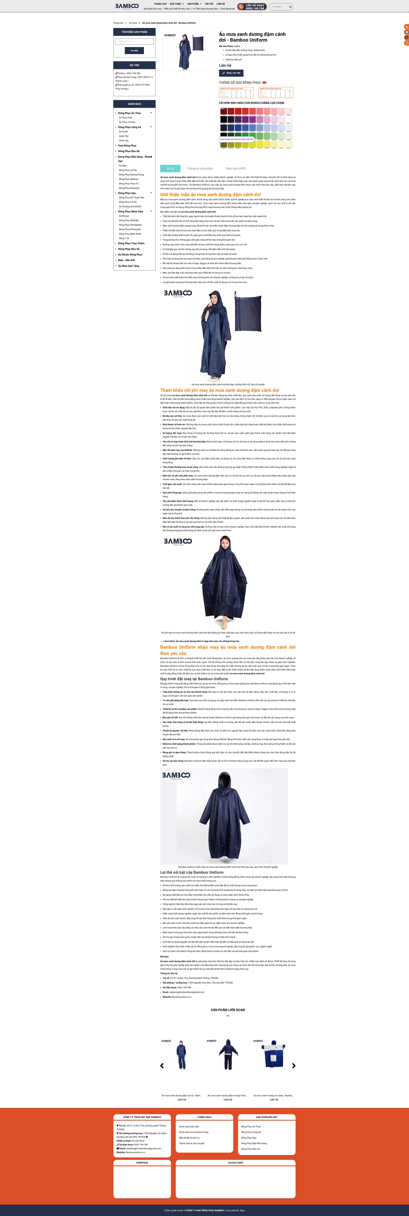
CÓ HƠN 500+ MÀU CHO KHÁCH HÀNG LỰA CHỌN (251, 103)
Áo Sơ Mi (123, 131)
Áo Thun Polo (125, 117)
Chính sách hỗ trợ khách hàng (193, 1132)
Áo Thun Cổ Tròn (127, 122)
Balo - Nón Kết (126, 260)
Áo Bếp (122, 165)
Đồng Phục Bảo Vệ (128, 248)
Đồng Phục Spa (127, 193)
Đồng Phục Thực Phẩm (131, 243)
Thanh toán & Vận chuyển (191, 1143)
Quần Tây (123, 136)
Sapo (242, 1210)
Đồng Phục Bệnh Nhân (130, 234)
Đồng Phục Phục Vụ (129, 183)
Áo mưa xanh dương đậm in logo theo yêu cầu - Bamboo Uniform (194, 1095)
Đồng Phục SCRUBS (129, 220)
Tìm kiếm (134, 50)
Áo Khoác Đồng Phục (130, 254)
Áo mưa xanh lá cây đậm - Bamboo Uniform (275, 1095)
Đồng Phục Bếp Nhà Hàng (254, 1143)
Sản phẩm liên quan (228, 1010)
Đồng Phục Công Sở (129, 127)
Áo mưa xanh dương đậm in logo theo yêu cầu (199, 641)
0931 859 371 (145, 77)
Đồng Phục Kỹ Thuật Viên (131, 197)
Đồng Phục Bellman (128, 179)
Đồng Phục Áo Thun (129, 113)
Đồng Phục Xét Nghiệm (130, 225)
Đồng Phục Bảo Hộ (129, 151)
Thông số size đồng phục (240, 83)
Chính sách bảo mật (189, 1126)
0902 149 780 (133, 73)
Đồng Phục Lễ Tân (128, 170)
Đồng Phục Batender (129, 188)
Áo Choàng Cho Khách (130, 206)
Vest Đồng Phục (127, 145)
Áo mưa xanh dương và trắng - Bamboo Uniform (232, 1095)
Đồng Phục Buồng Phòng (131, 174)
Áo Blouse (124, 216)
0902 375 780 (142, 85)
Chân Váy (124, 140)
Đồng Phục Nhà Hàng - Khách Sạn (135, 159)
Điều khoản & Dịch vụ (189, 1137)
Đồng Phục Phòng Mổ (130, 229)
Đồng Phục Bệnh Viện (130, 211)
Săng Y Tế (124, 238)
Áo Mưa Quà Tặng (128, 265)
